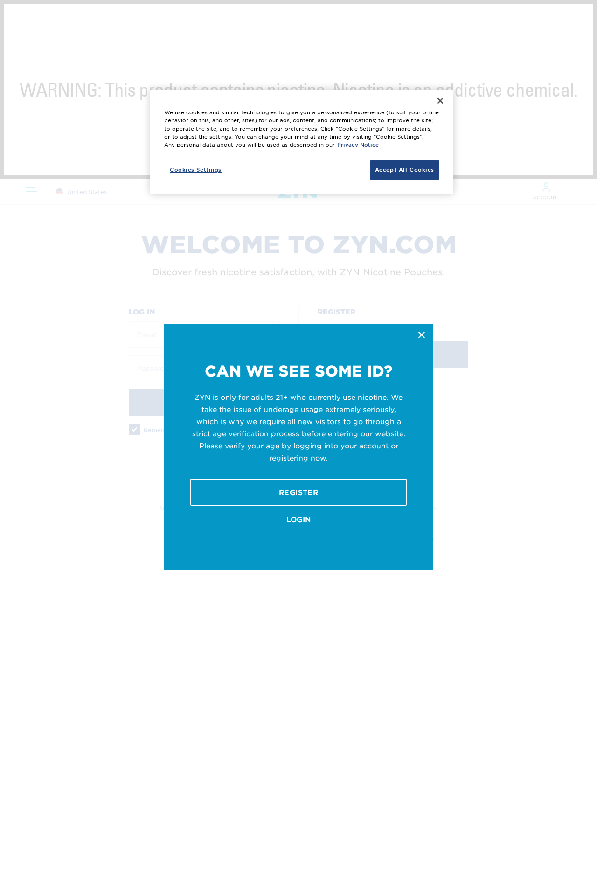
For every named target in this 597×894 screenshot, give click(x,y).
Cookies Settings (196, 169)
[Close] (440, 101)
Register (298, 492)
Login (298, 519)
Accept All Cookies (404, 169)
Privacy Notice (358, 143)
